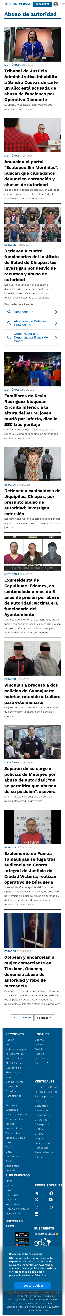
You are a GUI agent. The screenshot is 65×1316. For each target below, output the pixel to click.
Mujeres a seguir (15, 1049)
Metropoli (11, 1086)
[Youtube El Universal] (50, 1200)
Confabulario (13, 1128)
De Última (11, 1194)
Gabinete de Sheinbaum (13, 1070)
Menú (8, 1151)
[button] (42, 4)
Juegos (39, 1138)
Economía (11, 1109)
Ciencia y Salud (15, 1137)
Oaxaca (39, 1044)
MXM (8, 1142)
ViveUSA (40, 1133)
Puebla (39, 1049)
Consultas (11, 1170)
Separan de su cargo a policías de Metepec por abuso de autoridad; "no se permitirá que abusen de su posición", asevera (30, 780)
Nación (9, 1039)
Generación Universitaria (43, 1112)
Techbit (10, 1147)
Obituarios (41, 1105)
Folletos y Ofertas (46, 1091)
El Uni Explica (14, 1063)
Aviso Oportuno (44, 1096)
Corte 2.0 (11, 1044)
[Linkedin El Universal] (36, 1214)
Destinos (11, 1161)
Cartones (11, 1105)
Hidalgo (39, 1053)
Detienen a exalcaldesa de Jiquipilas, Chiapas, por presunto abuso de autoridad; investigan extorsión (32, 502)
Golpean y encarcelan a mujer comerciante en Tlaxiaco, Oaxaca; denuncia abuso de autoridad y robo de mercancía (29, 971)
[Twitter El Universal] (36, 1200)
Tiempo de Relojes (17, 1208)
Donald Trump (14, 1081)
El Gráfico (41, 1119)
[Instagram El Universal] (36, 1207)
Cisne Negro (13, 1213)
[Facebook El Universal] (51, 1193)
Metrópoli (11, 64)
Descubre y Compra (47, 1087)
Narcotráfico (13, 1095)
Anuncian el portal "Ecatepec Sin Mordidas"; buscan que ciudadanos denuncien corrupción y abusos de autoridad (31, 173)
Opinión (10, 1100)
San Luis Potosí (44, 1063)
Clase (9, 1180)
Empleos (40, 1101)
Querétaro (41, 1058)
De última (11, 1156)
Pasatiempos (43, 1143)
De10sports (42, 1124)
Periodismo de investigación (14, 1056)
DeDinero (41, 1129)
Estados (10, 244)
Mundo (9, 1077)
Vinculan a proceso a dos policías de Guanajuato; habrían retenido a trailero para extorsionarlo (32, 694)
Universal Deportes (17, 1114)
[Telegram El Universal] (36, 1193)
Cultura (10, 1123)
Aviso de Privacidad (35, 1275)
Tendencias (12, 1133)
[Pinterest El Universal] (51, 1207)
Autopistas (12, 1165)
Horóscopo (42, 1147)
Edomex (40, 1039)
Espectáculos (14, 1119)
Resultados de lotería (44, 1154)
